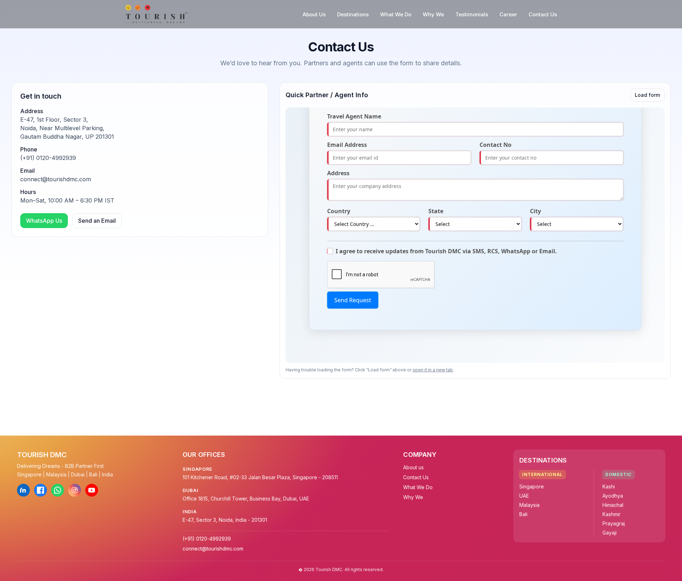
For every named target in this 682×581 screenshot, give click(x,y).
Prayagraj (613, 523)
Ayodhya (612, 496)
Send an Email (97, 220)
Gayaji (609, 533)
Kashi (608, 486)
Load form (647, 95)
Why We (433, 14)
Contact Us (543, 14)
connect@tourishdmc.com (55, 179)
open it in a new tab (432, 369)
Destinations (353, 14)
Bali (523, 514)
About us (413, 467)
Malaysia (529, 505)
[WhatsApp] (57, 490)
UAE (524, 496)
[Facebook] (40, 490)
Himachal (612, 505)
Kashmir (611, 514)
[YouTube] (91, 490)
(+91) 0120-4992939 (48, 157)
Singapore (531, 486)
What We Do (395, 14)
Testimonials (471, 14)
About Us (314, 14)
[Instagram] (74, 490)
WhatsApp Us (44, 220)
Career (508, 14)
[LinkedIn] (23, 490)
